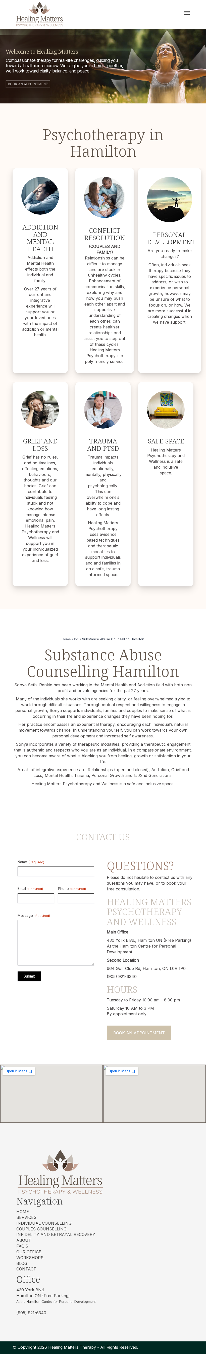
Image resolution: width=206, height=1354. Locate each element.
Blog (21, 1263)
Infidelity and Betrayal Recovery (55, 1234)
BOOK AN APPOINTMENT (139, 1032)
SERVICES (26, 1217)
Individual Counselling (44, 1223)
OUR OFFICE (28, 1251)
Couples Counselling (41, 1228)
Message (34, 915)
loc (76, 639)
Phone (72, 888)
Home (66, 639)
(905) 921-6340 (31, 1312)
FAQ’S (22, 1246)
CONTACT (26, 1268)
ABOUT (23, 1240)
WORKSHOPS (29, 1257)
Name (31, 862)
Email (30, 888)
